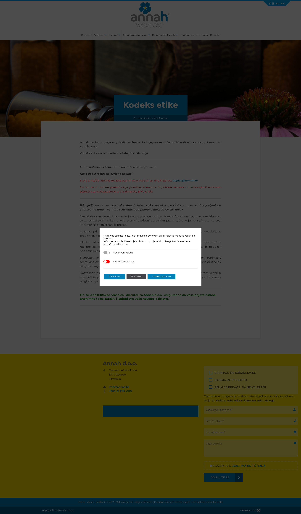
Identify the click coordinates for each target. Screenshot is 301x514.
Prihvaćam (115, 276)
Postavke (136, 276)
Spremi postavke (161, 276)
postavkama (121, 244)
